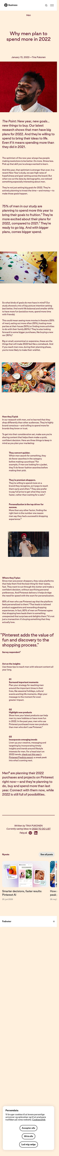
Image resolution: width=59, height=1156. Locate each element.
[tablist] (28, 881)
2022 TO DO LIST (41, 828)
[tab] (26, 881)
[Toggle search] (46, 5)
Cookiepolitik (38, 1119)
